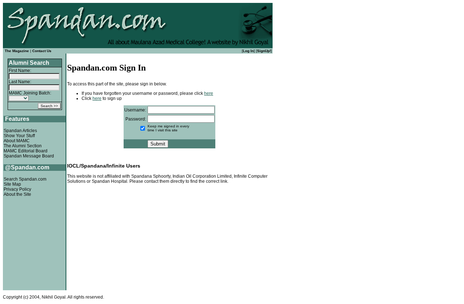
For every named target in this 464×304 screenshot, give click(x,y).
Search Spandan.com (25, 179)
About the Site (17, 194)
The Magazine (17, 51)
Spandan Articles (20, 130)
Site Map (12, 184)
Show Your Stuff (19, 135)
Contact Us (41, 51)
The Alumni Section (23, 145)
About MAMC (17, 140)
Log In (248, 51)
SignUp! (264, 51)
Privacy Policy (17, 189)
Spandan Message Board (29, 156)
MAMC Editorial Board (25, 150)
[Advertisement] (169, 239)
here (208, 93)
